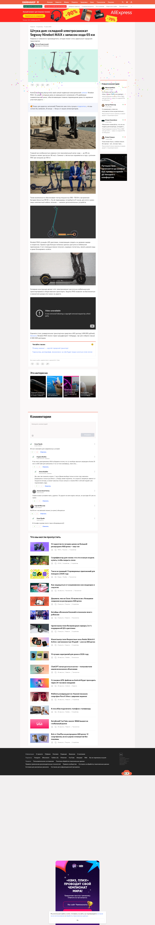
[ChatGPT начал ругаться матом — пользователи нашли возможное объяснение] (63, 669)
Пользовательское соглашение (43, 761)
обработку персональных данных (77, 916)
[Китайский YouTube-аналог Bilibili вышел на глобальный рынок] (63, 724)
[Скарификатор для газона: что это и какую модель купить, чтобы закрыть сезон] (63, 560)
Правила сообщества (70, 764)
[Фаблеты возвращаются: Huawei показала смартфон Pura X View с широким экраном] (63, 696)
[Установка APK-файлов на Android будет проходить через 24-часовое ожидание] (63, 683)
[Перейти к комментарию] (113, 94)
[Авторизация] (131, 2)
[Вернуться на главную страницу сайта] (28, 2)
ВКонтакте (45, 758)
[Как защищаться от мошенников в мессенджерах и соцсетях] (63, 587)
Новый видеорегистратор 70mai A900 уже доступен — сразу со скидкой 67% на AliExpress (113, 98)
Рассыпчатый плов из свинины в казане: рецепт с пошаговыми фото (113, 114)
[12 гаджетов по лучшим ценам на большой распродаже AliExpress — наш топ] (63, 547)
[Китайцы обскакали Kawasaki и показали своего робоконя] (63, 615)
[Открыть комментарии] (55, 550)
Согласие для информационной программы (65, 767)
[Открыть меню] (95, 444)
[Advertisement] (63, 406)
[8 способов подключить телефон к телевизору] (63, 710)
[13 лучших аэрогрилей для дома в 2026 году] (63, 656)
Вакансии (72, 754)
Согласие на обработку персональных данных (94, 764)
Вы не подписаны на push (97, 758)
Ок (77, 920)
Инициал (79, 758)
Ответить (43, 452)
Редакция (63, 754)
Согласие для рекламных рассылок (37, 767)
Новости (67, 618)
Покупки (64, 550)
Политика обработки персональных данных (70, 761)
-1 (39, 467)
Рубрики (48, 754)
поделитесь (82, 106)
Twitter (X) (54, 758)
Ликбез (65, 577)
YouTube (71, 758)
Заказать (33, 336)
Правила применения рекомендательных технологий (43, 764)
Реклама (55, 754)
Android (67, 686)
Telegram (37, 758)
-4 (36, 452)
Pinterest (64, 758)
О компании (81, 754)
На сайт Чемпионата (77, 905)
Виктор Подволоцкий (42, 44)
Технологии (72, 577)
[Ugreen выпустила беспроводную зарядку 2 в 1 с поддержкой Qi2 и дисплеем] (63, 628)
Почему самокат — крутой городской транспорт (50, 348)
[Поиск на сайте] (123, 2)
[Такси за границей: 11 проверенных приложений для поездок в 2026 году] (63, 574)
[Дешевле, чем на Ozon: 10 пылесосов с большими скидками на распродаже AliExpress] (63, 601)
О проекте (39, 754)
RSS (85, 758)
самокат (84, 93)
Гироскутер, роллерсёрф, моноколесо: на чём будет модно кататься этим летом (62, 352)
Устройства (73, 550)
